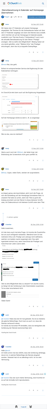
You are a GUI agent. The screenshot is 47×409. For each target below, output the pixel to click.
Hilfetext (20, 152)
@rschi (7, 350)
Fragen (6, 17)
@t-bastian (5, 319)
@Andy (3, 173)
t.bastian (8, 224)
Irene (7, 24)
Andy (7, 61)
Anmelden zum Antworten (37, 17)
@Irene (3, 64)
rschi (7, 315)
